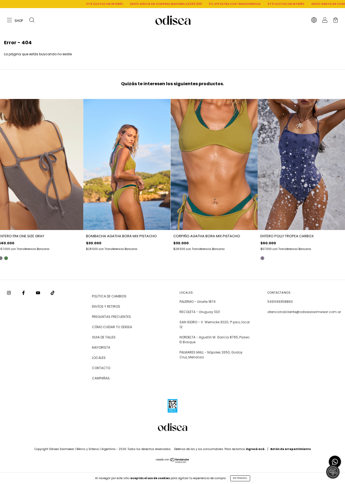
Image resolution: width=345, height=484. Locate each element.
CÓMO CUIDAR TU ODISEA (112, 327)
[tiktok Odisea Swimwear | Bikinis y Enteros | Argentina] (52, 293)
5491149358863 (280, 301)
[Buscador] (31, 20)
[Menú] (15, 20)
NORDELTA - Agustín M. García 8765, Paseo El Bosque (214, 339)
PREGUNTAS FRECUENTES (111, 316)
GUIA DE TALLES (104, 337)
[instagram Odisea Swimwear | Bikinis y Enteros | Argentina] (9, 293)
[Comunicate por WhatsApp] (335, 462)
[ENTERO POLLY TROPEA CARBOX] (262, 258)
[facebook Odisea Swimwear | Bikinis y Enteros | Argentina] (24, 293)
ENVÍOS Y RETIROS (106, 306)
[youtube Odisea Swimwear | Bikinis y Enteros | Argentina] (38, 293)
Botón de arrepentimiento (290, 449)
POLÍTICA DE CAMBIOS (109, 296)
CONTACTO (101, 368)
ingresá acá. (255, 449)
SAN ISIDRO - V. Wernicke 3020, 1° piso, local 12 (215, 324)
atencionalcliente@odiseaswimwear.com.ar (304, 312)
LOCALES (99, 357)
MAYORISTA (101, 347)
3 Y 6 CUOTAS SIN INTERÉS (77, 4)
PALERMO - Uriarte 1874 (198, 301)
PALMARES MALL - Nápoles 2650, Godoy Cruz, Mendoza (211, 354)
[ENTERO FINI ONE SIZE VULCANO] (6, 258)
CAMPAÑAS (101, 378)
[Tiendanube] (172, 461)
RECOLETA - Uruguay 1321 (200, 312)
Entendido (240, 478)
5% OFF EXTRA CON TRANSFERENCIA (208, 4)
